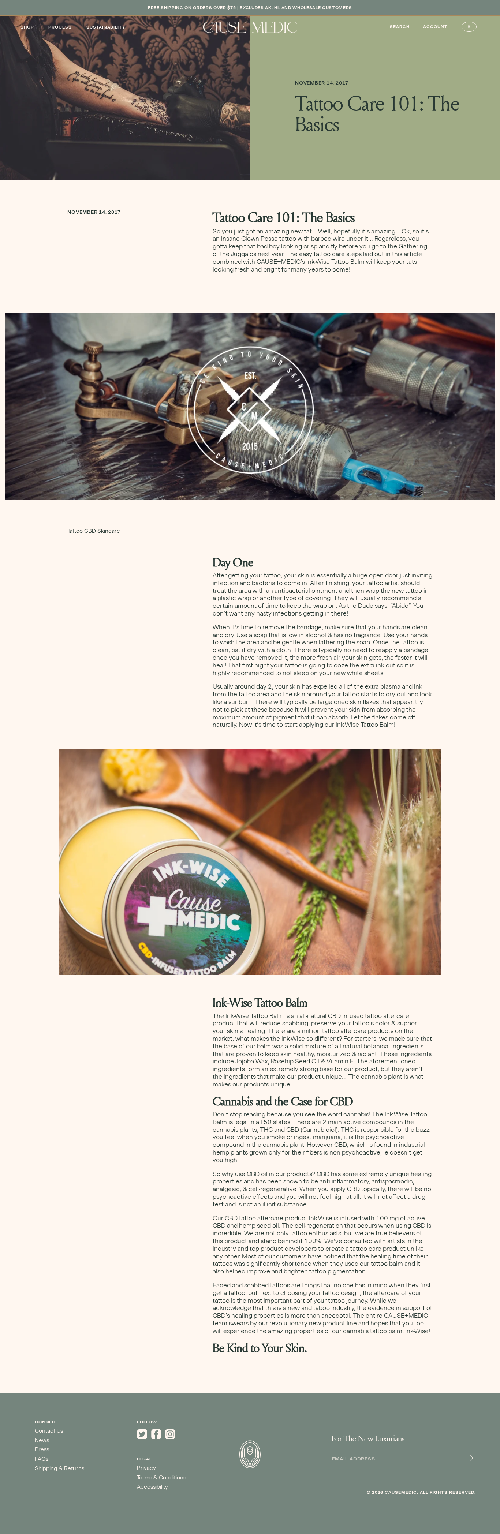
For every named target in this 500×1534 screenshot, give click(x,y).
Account (435, 26)
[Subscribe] (468, 1458)
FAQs (41, 1459)
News (42, 1440)
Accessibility (152, 1487)
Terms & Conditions (161, 1477)
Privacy (146, 1468)
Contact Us (49, 1431)
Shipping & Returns (59, 1468)
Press (42, 1449)
